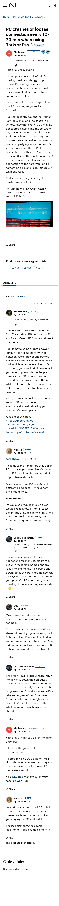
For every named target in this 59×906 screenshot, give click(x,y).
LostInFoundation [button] (24, 537)
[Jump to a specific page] (50, 303)
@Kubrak (17, 776)
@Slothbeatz (14, 459)
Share (10, 244)
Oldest (19, 296)
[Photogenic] (43, 52)
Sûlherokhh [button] (20, 311)
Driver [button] (38, 268)
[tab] (9, 283)
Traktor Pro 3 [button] (13, 268)
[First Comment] (48, 52)
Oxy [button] (16, 605)
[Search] (48, 5)
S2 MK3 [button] (27, 268)
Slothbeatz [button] (20, 52)
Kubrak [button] (18, 449)
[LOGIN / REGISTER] (54, 5)
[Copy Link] (16, 65)
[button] (9, 53)
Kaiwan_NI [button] (43, 60)
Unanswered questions (29, 869)
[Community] (12, 5)
